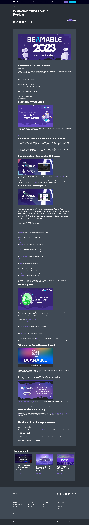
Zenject (20, 251)
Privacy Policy (52, 521)
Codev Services (16, 513)
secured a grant (23, 333)
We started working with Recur (24, 326)
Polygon (20, 242)
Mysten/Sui (21, 270)
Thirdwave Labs (22, 275)
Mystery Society (39, 338)
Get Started (61, 502)
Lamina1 (20, 268)
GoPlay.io (20, 234)
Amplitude (21, 232)
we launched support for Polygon (29, 321)
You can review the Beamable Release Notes (39, 429)
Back (15, 6)
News (43, 506)
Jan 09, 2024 (21, 68)
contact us (45, 152)
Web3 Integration (16, 511)
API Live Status (31, 504)
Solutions (23, 1)
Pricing (29, 1)
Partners (44, 510)
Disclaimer (73, 521)
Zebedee (21, 249)
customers (33, 436)
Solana (20, 246)
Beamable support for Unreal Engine (59, 176)
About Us (44, 504)
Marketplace (34, 1)
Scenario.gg (21, 244)
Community (30, 511)
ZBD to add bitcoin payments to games (32, 328)
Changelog (30, 510)
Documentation (30, 506)
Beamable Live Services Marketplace (45, 227)
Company (47, 1)
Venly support (28, 335)
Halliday (20, 261)
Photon (20, 239)
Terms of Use (42, 521)
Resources (40, 1)
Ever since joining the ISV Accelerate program (26, 401)
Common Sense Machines (23, 256)
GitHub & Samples (31, 508)
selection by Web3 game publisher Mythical (32, 331)
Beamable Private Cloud (17, 510)
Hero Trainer (21, 265)
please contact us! (35, 373)
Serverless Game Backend (18, 504)
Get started (35, 182)
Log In (66, 1)
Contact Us (60, 506)
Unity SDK (15, 506)
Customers (45, 508)
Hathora (20, 263)
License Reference (63, 521)
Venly (20, 277)
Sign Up (59, 510)
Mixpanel (21, 237)
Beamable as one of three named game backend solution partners (53, 404)
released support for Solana (31, 319)
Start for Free (72, 1)
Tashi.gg (20, 273)
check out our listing (32, 419)
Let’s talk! (46, 281)
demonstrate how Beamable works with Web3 (32, 324)
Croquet (20, 258)
